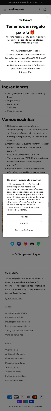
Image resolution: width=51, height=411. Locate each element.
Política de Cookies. (17, 210)
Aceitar (24, 217)
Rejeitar (24, 223)
